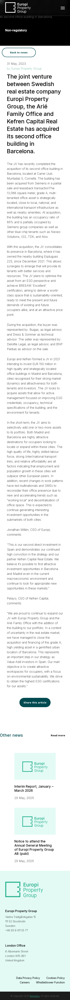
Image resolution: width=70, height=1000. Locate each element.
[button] (19, 52)
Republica (35, 996)
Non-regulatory (16, 30)
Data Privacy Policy (28, 977)
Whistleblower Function (50, 982)
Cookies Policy (55, 977)
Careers (25, 982)
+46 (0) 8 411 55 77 (16, 930)
